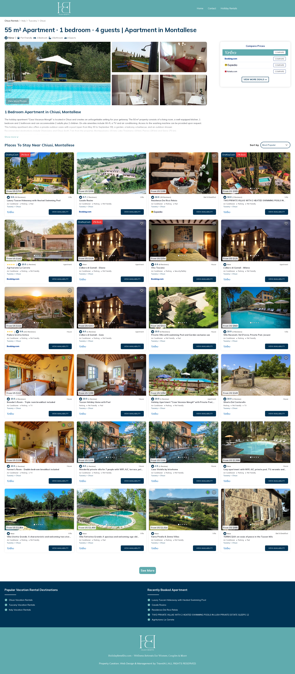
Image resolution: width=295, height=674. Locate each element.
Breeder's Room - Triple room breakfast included (31, 402)
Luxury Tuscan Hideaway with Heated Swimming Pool (34, 200)
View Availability (60, 212)
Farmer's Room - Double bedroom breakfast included (33, 469)
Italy (24, 20)
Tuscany (33, 20)
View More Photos (17, 101)
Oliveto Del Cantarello (234, 402)
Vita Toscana (158, 267)
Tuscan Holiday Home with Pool (94, 402)
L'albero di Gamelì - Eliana (92, 267)
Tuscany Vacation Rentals (22, 604)
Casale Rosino (86, 200)
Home (200, 8)
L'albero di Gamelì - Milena (236, 267)
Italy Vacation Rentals (20, 609)
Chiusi (43, 20)
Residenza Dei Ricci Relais (164, 200)
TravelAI (161, 663)
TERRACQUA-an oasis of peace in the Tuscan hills (248, 536)
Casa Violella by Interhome (164, 469)
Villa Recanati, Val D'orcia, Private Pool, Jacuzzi (246, 335)
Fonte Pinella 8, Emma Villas (165, 536)
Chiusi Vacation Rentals (21, 600)
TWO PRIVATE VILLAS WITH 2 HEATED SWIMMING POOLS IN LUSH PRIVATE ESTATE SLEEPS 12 (200, 614)
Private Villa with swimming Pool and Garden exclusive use (180, 335)
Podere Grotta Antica (18, 335)
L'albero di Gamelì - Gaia (91, 335)
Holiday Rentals (229, 8)
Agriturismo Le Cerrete (18, 267)
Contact (212, 8)
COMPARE (279, 52)
